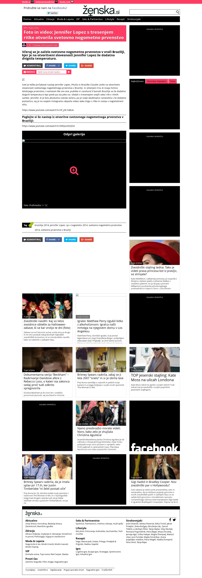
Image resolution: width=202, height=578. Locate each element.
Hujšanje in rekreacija (51, 533)
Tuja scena (34, 27)
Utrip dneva (30, 523)
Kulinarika (100, 531)
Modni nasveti (61, 544)
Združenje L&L (154, 526)
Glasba (65, 554)
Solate (95, 541)
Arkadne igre (86, 554)
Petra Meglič (150, 539)
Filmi (44, 561)
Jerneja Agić (131, 534)
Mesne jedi (86, 541)
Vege (78, 541)
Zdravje (50, 19)
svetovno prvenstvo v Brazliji (56, 229)
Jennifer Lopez (57, 225)
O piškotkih (107, 569)
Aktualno (39, 19)
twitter (54, 13)
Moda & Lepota (65, 19)
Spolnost (80, 523)
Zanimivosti (30, 526)
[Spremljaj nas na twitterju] (175, 520)
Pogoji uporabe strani (74, 569)
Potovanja (90, 531)
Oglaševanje (56, 569)
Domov (27, 19)
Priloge (102, 541)
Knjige (50, 561)
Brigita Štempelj (158, 534)
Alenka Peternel (146, 523)
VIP (78, 19)
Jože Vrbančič (132, 523)
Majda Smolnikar (152, 537)
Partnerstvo (90, 523)
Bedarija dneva (55, 523)
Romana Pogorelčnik (136, 531)
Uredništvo (43, 569)
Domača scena (32, 554)
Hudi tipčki (118, 523)
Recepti (121, 19)
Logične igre (81, 551)
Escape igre (93, 551)
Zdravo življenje (32, 533)
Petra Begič (151, 531)
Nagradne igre (61, 561)
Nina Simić (131, 542)
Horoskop (42, 523)
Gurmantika (111, 531)
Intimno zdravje (104, 523)
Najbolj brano (137, 81)
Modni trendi (47, 544)
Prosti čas (31, 558)
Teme (172, 81)
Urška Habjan (144, 534)
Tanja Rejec (142, 542)
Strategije (103, 551)
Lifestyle (109, 19)
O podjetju (30, 569)
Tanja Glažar (154, 529)
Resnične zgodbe (45, 526)
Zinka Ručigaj (140, 526)
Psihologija (39, 536)
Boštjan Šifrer (141, 529)
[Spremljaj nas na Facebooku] (170, 520)
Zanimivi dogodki (33, 561)
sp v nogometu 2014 (77, 225)
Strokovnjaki (134, 19)
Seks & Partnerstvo (92, 19)
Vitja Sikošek (166, 529)
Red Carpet (56, 554)
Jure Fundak (137, 537)
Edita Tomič (160, 523)
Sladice (87, 544)
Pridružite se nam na (45, 8)
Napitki (95, 544)
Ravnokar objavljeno (156, 81)
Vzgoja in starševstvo (55, 536)
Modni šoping (31, 546)
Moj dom (80, 531)
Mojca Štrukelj (164, 531)
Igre (78, 548)
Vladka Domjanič (164, 539)
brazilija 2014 (42, 225)
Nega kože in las (32, 544)
